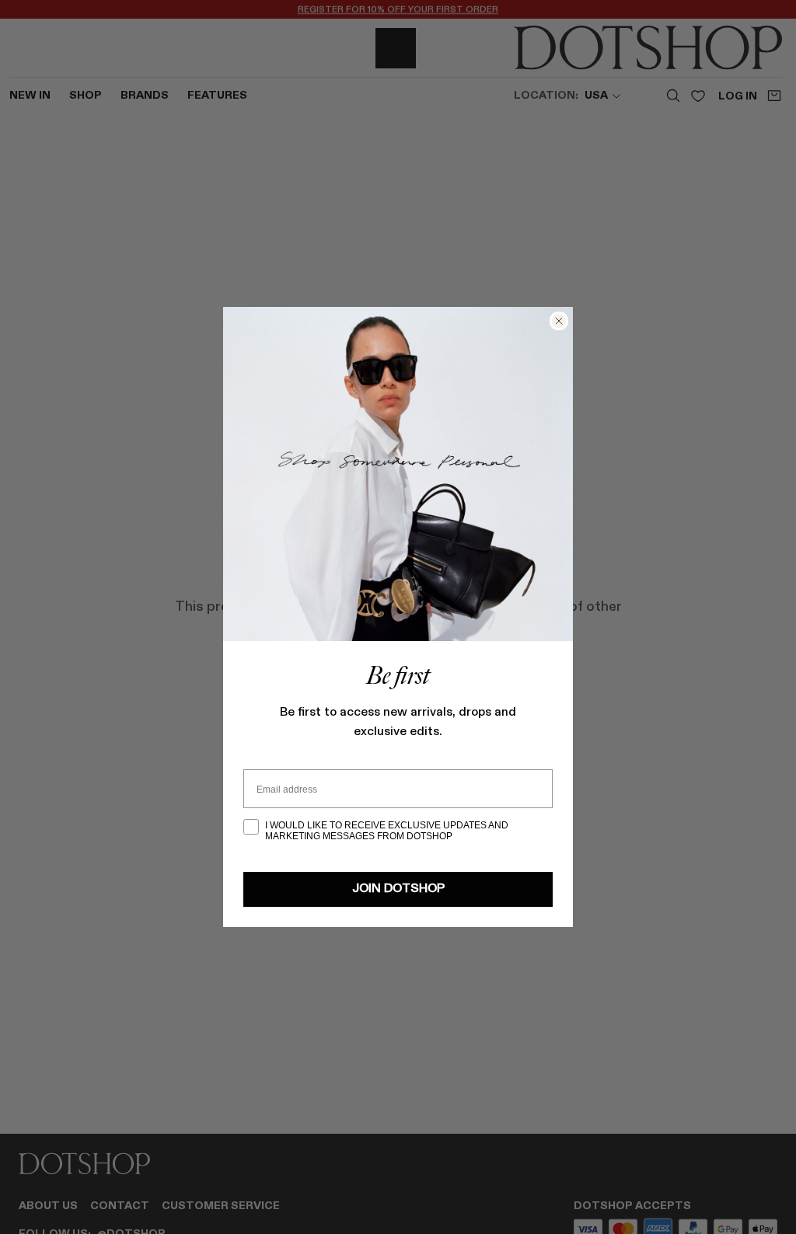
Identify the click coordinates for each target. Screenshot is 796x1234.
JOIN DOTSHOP (398, 889)
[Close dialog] (559, 321)
